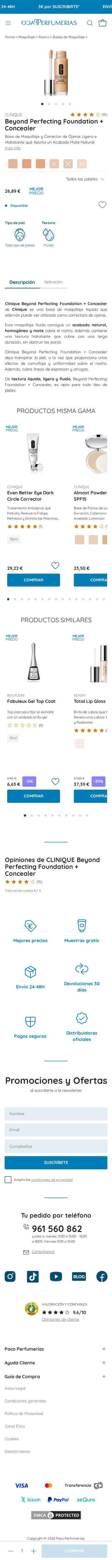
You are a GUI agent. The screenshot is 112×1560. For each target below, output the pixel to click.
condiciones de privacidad (52, 1179)
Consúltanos (43, 1251)
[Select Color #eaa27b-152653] (40, 163)
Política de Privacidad (24, 1413)
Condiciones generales (25, 1400)
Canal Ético (15, 1426)
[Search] (90, 23)
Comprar (33, 580)
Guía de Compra (22, 1376)
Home (10, 37)
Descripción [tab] (22, 282)
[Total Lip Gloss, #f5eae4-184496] (79, 743)
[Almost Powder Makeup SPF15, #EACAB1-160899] (79, 539)
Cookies (12, 1438)
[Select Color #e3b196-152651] (13, 163)
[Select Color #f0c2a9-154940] (54, 163)
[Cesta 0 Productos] (102, 23)
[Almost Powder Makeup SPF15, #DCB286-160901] (107, 539)
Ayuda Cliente (20, 1363)
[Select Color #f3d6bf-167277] (81, 163)
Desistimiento (17, 1451)
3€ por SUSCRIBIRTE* (53, 6)
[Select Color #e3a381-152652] (26, 163)
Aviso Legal (15, 1388)
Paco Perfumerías (24, 1349)
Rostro (44, 37)
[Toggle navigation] (8, 23)
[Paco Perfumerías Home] (49, 23)
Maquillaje (27, 37)
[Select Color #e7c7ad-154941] (68, 163)
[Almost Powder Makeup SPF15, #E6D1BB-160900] (93, 539)
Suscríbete (56, 1162)
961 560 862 (57, 1228)
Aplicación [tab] (53, 281)
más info (13, 148)
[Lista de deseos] (55, 565)
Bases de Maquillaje (69, 37)
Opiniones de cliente (60, 1319)
